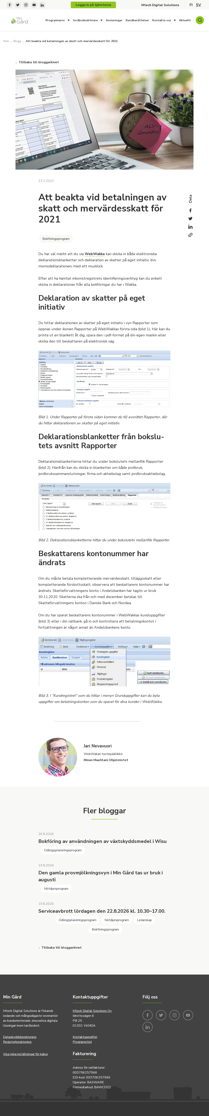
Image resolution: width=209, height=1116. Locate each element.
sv (198, 4)
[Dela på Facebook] (190, 210)
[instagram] (26, 4)
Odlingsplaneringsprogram (63, 850)
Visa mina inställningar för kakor (25, 1054)
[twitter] (17, 4)
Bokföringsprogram (56, 239)
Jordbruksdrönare (85, 20)
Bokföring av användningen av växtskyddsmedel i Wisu (102, 841)
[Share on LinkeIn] (190, 227)
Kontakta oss (161, 20)
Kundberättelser (137, 20)
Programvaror (55, 20)
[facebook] (9, 4)
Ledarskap (144, 920)
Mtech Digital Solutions (160, 5)
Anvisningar (114, 20)
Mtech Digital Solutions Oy (92, 1011)
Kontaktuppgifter (85, 1037)
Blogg (17, 41)
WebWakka (95, 253)
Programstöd (82, 1042)
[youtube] (34, 4)
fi (191, 4)
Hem (6, 41)
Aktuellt (185, 20)
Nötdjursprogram (56, 888)
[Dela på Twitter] (190, 219)
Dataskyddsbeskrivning (19, 1037)
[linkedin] (42, 4)
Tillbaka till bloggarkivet (39, 62)
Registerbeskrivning (17, 1042)
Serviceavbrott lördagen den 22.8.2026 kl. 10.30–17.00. (101, 911)
